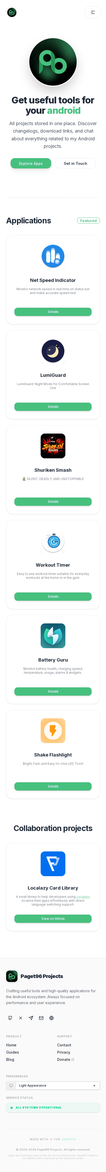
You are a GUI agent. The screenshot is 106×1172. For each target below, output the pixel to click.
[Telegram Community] (31, 1018)
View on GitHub (53, 919)
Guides (12, 1052)
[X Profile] (20, 1018)
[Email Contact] (41, 1018)
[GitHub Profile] (10, 1018)
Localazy (83, 897)
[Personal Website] (51, 1018)
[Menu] (93, 12)
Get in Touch (75, 163)
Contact (64, 1045)
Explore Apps (31, 163)
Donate (63, 1059)
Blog (10, 1059)
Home (11, 1045)
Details (53, 312)
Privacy (63, 1052)
